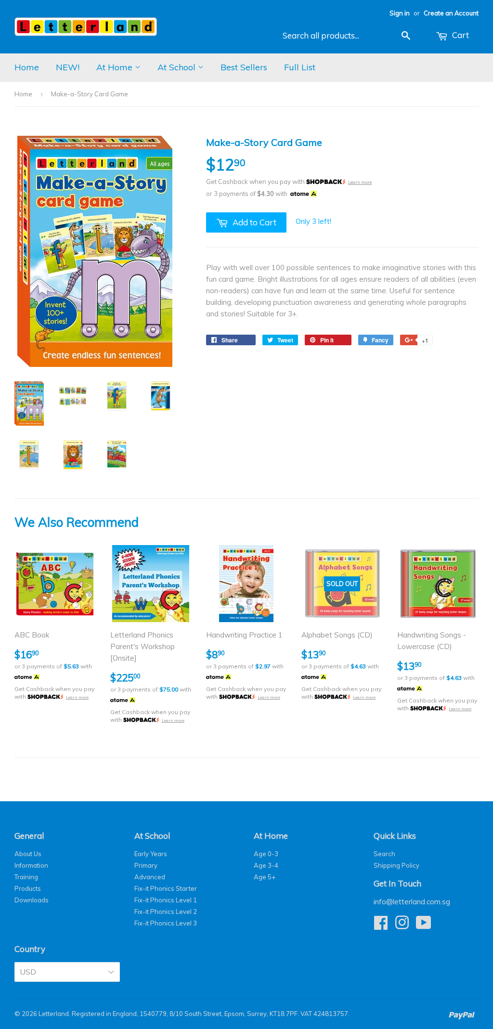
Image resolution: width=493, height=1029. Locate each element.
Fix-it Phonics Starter (165, 888)
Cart (459, 35)
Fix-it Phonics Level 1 (165, 900)
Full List (299, 67)
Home (26, 67)
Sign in (399, 13)
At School (177, 67)
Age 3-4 (266, 865)
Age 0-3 (266, 854)
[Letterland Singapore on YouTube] (423, 926)
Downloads (31, 900)
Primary (145, 865)
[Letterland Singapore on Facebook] (381, 926)
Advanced (149, 877)
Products (27, 888)
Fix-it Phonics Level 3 (165, 923)
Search (384, 854)
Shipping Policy (396, 865)
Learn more (360, 182)
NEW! (67, 67)
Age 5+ (264, 877)
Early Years (150, 854)
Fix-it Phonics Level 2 (165, 911)
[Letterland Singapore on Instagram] (402, 926)
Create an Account (451, 13)
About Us (27, 854)
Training (26, 877)
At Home (115, 67)
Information (31, 865)
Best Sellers (244, 67)
